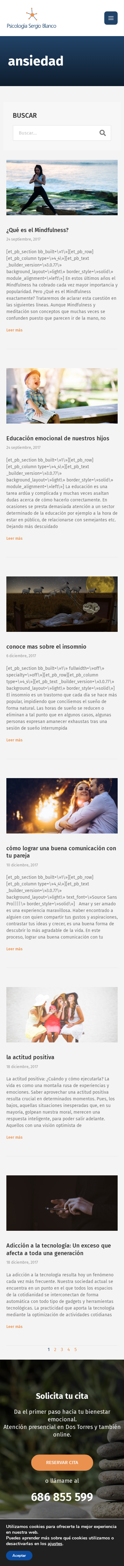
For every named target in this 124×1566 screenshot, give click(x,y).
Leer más (14, 330)
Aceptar (19, 1555)
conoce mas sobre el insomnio (46, 646)
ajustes (55, 1544)
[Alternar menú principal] (111, 18)
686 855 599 (62, 1497)
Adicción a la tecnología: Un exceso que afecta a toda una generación (58, 1249)
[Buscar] (103, 133)
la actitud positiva (30, 1057)
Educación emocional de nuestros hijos (57, 438)
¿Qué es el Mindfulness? (37, 230)
